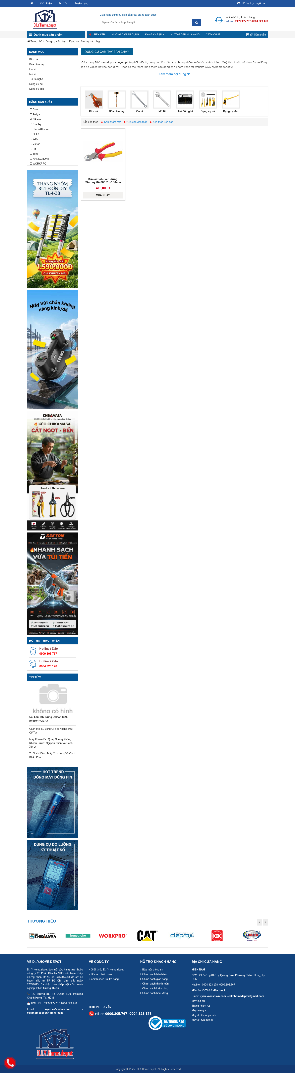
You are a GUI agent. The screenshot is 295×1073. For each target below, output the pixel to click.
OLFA (36, 134)
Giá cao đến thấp (137, 121)
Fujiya (36, 114)
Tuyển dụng (81, 3)
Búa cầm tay (36, 64)
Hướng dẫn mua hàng (185, 34)
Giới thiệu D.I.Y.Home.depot (107, 969)
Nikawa (37, 119)
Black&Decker (41, 129)
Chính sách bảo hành (154, 974)
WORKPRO (39, 163)
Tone (35, 153)
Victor (36, 143)
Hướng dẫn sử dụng (125, 34)
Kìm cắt (34, 59)
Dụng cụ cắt (36, 83)
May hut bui (198, 1000)
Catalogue (213, 34)
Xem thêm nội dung (172, 74)
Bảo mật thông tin (152, 969)
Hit (34, 148)
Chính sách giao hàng (155, 979)
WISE (36, 138)
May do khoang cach (204, 1015)
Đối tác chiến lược (102, 974)
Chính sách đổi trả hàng (105, 979)
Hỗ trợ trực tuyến (252, 3)
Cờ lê (32, 69)
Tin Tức (63, 3)
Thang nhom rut (201, 1005)
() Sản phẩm (258, 34)
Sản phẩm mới (112, 121)
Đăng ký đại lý (154, 34)
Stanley (37, 124)
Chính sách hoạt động (155, 993)
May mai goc (199, 1010)
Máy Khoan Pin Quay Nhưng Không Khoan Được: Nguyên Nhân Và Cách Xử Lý (50, 743)
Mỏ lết (33, 74)
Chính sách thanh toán (155, 983)
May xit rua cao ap (202, 1019)
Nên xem (99, 34)
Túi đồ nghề (36, 78)
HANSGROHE (41, 158)
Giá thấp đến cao (163, 121)
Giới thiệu (46, 3)
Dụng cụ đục (36, 88)
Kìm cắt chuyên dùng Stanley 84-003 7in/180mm (103, 180)
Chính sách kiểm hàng (155, 988)
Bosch (36, 109)
